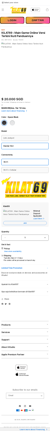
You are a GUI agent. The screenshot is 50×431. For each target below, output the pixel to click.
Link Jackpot (8, 138)
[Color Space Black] (4, 123)
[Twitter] (6, 304)
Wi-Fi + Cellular (9, 170)
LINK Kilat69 (31, 419)
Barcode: (15, 39)
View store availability (13, 251)
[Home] (18, 9)
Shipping (13, 102)
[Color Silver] (12, 122)
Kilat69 (23, 419)
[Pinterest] (10, 304)
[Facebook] (3, 304)
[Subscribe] (41, 396)
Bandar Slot (8, 146)
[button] (3, 10)
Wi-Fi (5, 162)
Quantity (5, 232)
